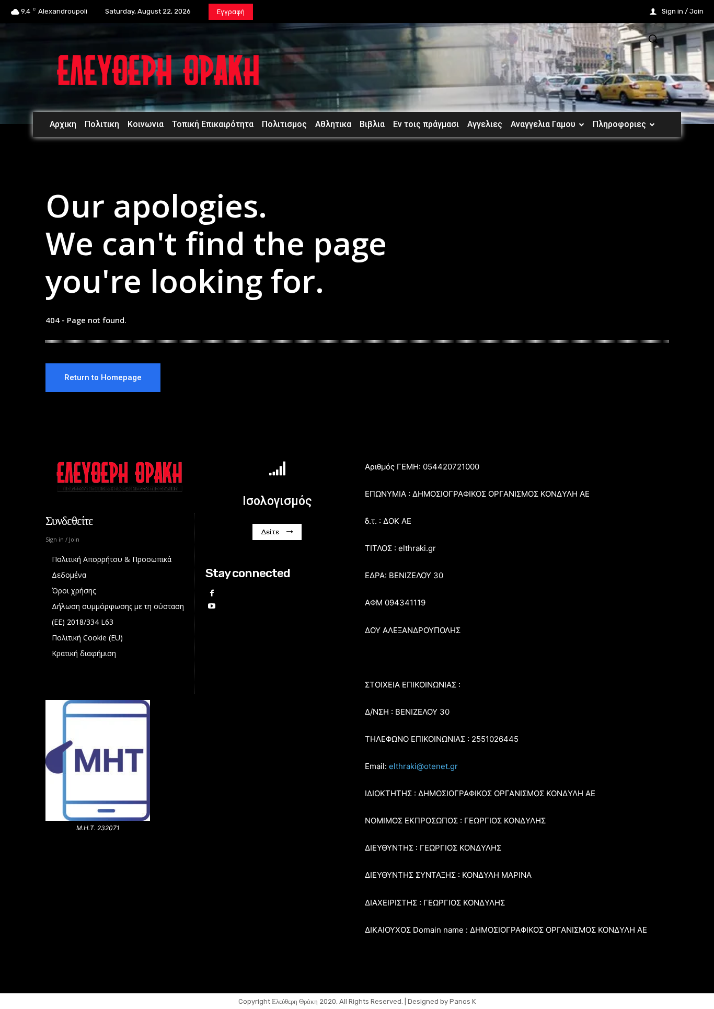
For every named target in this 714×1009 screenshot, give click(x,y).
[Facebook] (211, 593)
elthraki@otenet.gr (423, 766)
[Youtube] (211, 606)
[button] (653, 38)
